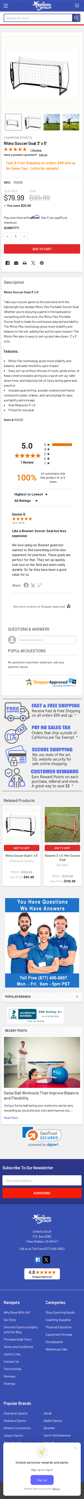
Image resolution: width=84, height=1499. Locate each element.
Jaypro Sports (13, 1435)
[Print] (24, 263)
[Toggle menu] (5, 5)
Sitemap (9, 1383)
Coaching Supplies (58, 1320)
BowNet (49, 1428)
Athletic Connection (17, 1428)
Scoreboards (54, 1342)
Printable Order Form (17, 1339)
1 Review (31, 462)
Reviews (9, 1376)
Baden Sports (53, 1420)
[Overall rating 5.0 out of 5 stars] (15, 150)
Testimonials (12, 1369)
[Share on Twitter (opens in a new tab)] (33, 585)
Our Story (10, 1320)
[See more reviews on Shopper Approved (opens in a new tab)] (40, 585)
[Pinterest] (41, 263)
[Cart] (78, 5)
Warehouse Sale (56, 1349)
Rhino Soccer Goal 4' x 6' (21, 855)
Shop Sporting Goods (60, 1312)
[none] (42, 73)
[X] (33, 263)
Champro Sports (15, 1420)
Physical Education (59, 1327)
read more (11, 1118)
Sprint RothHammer (57, 1435)
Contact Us (11, 1361)
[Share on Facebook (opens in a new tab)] (26, 586)
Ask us (43, 154)
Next (79, 846)
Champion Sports (16, 1413)
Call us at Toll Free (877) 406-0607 (42, 1249)
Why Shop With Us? (17, 1312)
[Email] (16, 263)
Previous (5, 846)
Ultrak (48, 1413)
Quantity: (12, 228)
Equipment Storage (59, 1334)
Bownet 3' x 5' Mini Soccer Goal (62, 857)
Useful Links (12, 1354)
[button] (42, 1137)
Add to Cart (21, 848)
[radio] (58, 444)
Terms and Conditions (18, 1347)
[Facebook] (7, 263)
